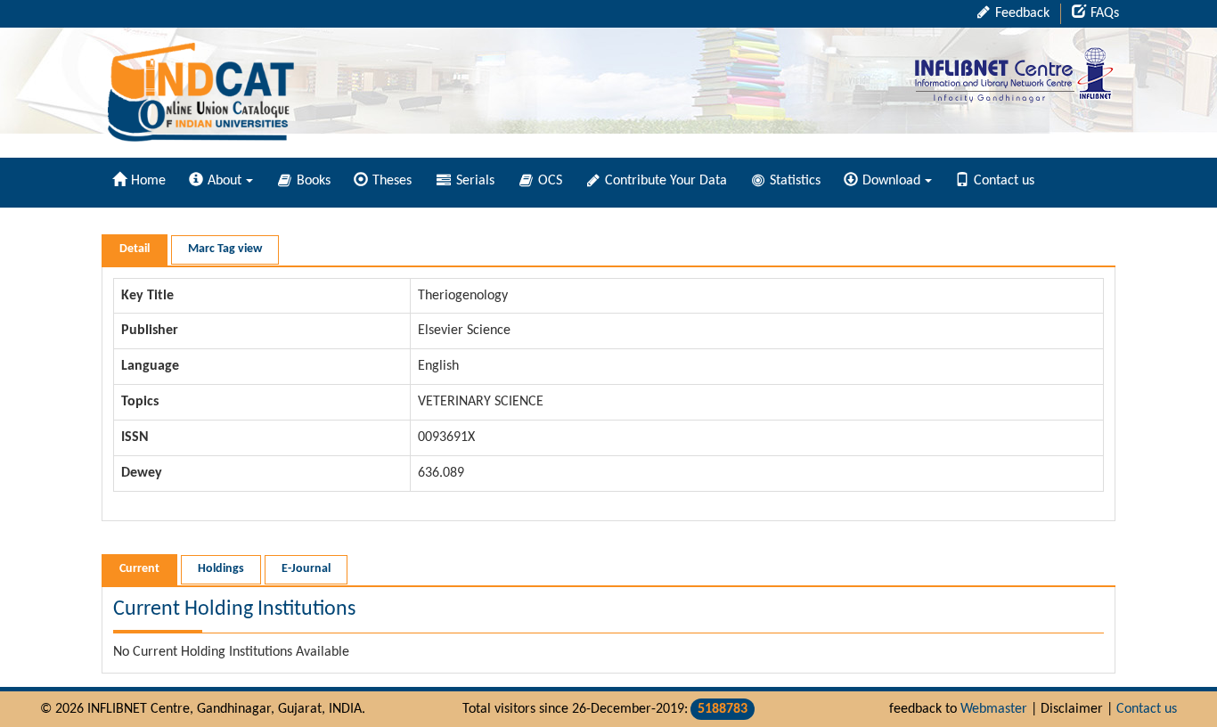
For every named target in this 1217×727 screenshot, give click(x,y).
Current (139, 569)
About (224, 181)
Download (891, 181)
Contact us (1004, 181)
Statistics (793, 181)
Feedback (1021, 13)
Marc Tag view (225, 249)
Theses (392, 181)
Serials (473, 181)
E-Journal (306, 569)
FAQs (1104, 13)
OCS (548, 181)
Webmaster (993, 709)
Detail (134, 249)
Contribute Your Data (664, 181)
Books (312, 181)
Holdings (221, 569)
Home (148, 181)
